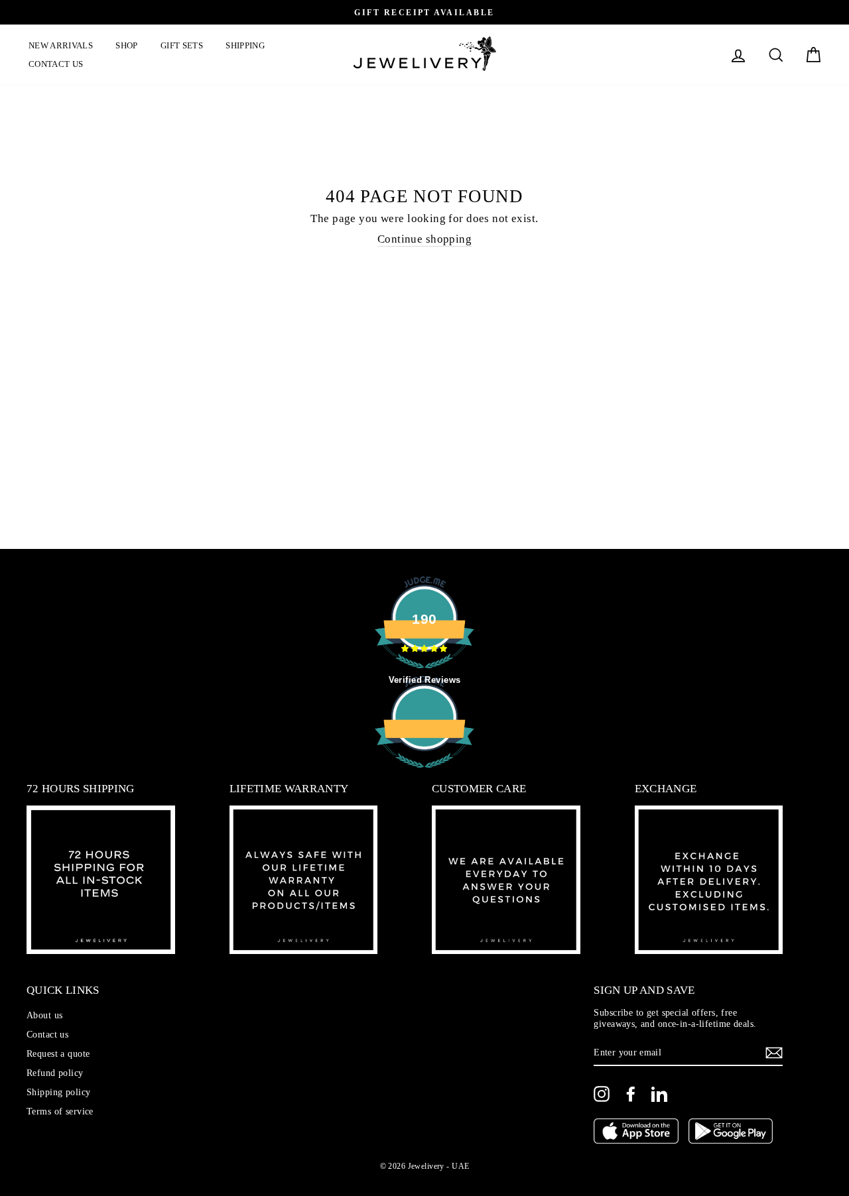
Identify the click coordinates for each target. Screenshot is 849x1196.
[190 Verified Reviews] (424, 774)
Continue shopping (424, 239)
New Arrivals (61, 45)
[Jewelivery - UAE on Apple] (636, 1132)
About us (44, 1015)
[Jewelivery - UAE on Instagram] (602, 1094)
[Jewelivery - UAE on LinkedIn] (659, 1094)
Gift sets (182, 45)
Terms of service (60, 1111)
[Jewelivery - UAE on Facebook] (631, 1094)
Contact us (56, 64)
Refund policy (55, 1072)
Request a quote (58, 1053)
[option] (424, 12)
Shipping (245, 45)
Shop (126, 45)
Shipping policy (58, 1092)
